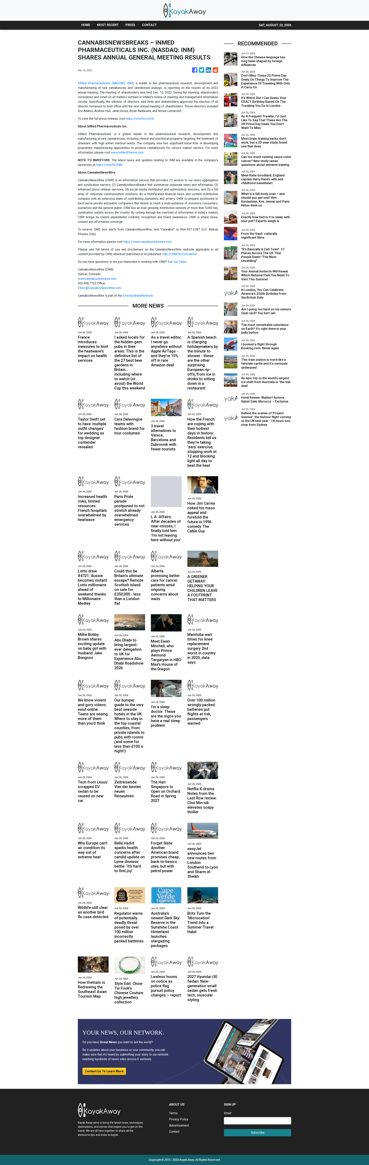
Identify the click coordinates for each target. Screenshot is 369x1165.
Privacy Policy (178, 1119)
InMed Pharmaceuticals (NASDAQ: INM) (106, 83)
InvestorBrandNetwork (138, 295)
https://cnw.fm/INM (109, 165)
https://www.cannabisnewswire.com (147, 242)
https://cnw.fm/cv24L (140, 118)
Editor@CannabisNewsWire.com (99, 288)
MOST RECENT (108, 25)
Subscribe (257, 1132)
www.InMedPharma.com (127, 152)
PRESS (130, 25)
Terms (173, 1113)
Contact (174, 1131)
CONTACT (149, 25)
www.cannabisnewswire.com (97, 279)
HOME (85, 25)
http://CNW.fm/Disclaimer (179, 254)
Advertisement (179, 1125)
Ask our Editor (177, 262)
